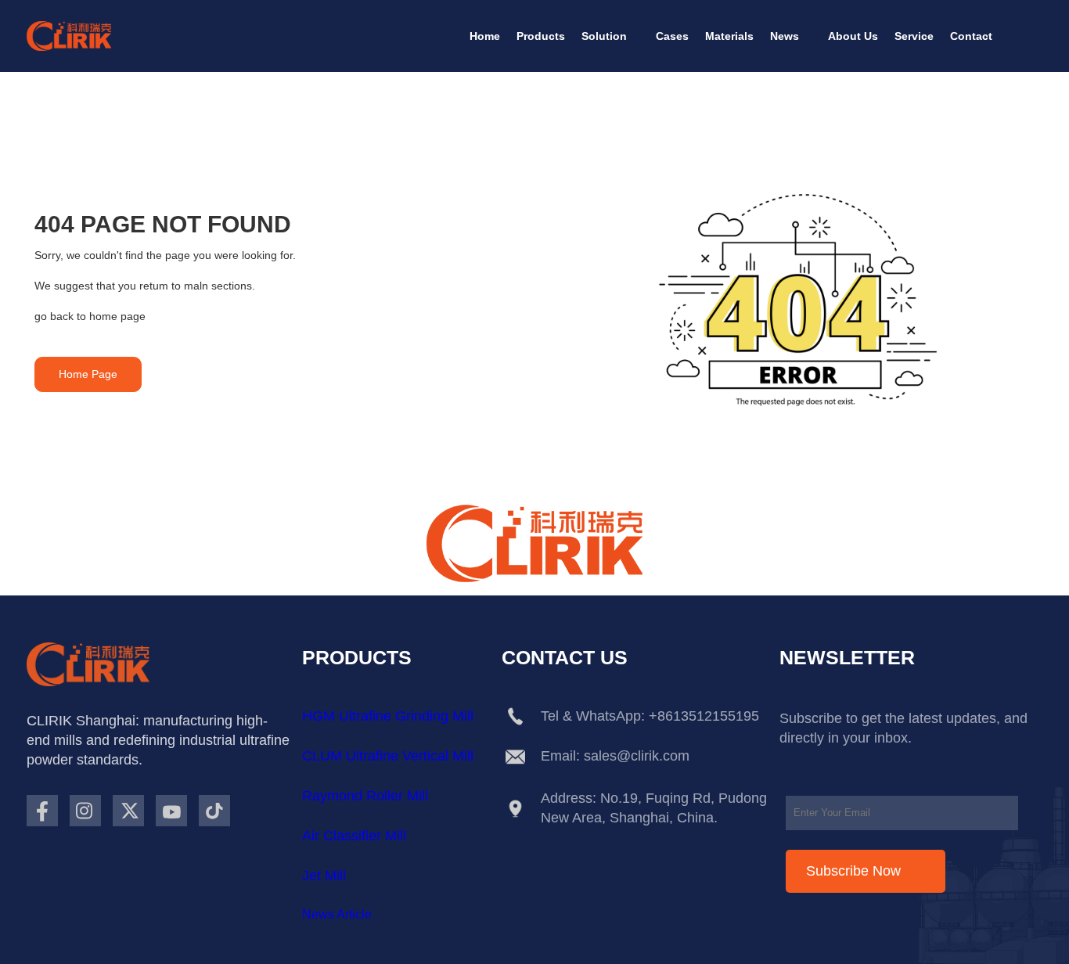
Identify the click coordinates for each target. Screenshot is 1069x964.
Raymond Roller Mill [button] (365, 796)
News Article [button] (337, 914)
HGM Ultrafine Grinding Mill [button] (387, 716)
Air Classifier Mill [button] (354, 836)
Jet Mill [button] (324, 875)
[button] (485, 36)
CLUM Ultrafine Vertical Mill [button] (387, 756)
